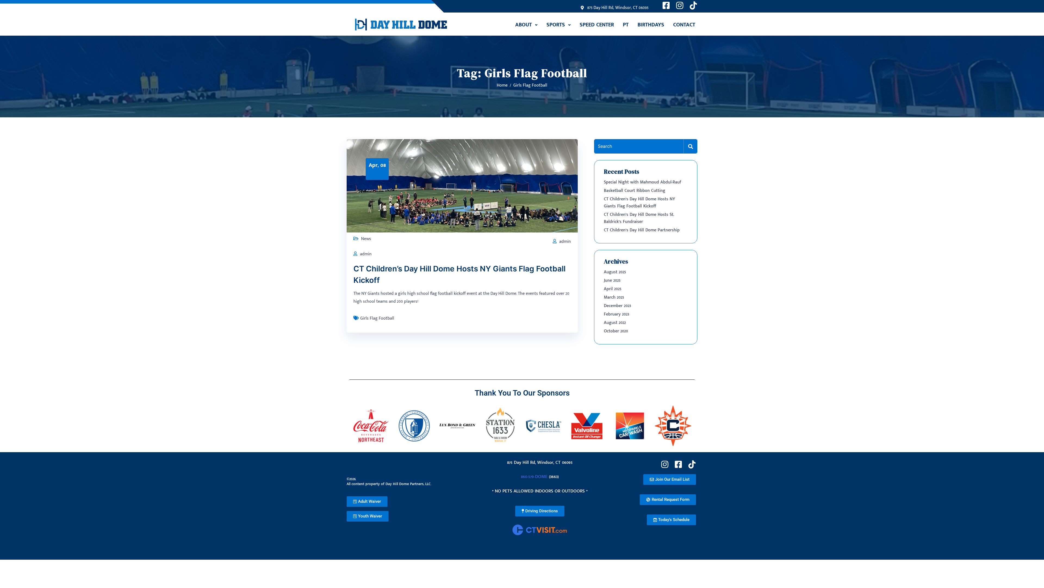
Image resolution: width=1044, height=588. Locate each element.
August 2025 (615, 272)
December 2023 (617, 306)
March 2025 (614, 297)
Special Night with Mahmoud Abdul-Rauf (642, 182)
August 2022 (615, 322)
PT (626, 24)
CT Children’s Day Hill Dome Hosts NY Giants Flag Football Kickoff (639, 202)
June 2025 (612, 280)
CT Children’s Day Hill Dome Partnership (642, 230)
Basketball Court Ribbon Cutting (634, 190)
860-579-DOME (534, 476)
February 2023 (616, 314)
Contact (684, 24)
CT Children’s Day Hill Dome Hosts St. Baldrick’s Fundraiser (639, 218)
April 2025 (612, 289)
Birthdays (651, 24)
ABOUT (523, 24)
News (366, 239)
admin (565, 241)
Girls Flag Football (377, 318)
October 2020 (616, 331)
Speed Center (597, 24)
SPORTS (555, 24)
